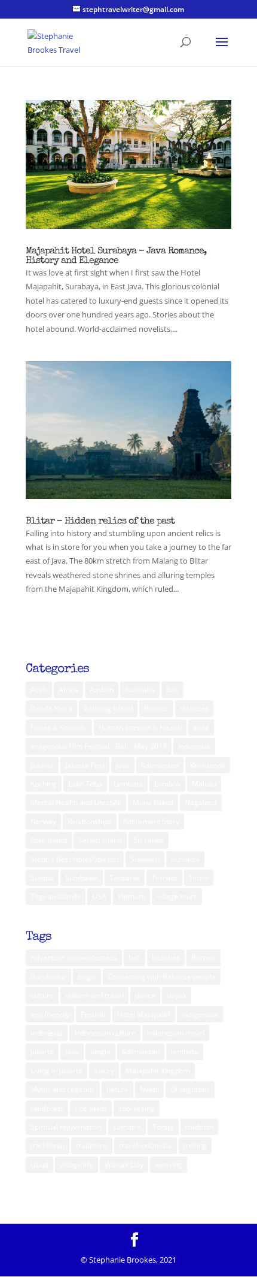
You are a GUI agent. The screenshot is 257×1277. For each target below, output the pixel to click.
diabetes (194, 708)
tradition (199, 1127)
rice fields (91, 1108)
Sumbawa (81, 878)
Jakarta (42, 765)
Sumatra (185, 859)
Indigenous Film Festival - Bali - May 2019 (98, 746)
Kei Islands (207, 765)
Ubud (39, 1165)
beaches (166, 957)
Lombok (167, 784)
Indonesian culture (105, 1033)
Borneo (156, 708)
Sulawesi (145, 859)
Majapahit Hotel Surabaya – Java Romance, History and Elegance (116, 256)
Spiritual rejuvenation (66, 1127)
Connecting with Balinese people (162, 977)
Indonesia (194, 746)
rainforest (46, 1108)
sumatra (127, 1127)
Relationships (90, 821)
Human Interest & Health (140, 727)
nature (117, 1089)
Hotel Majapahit (143, 1014)
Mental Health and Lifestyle (75, 802)
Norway (43, 821)
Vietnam (131, 896)
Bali (172, 690)
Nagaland (201, 802)
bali (134, 957)
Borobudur (48, 977)
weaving (168, 1165)
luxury (104, 1071)
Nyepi (149, 1089)
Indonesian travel (175, 1033)
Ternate (164, 878)
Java (123, 765)
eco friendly (49, 1014)
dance (145, 995)
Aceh (38, 690)
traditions (92, 1145)
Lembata (128, 784)
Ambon (102, 690)
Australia (140, 690)
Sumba (42, 878)
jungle (100, 1051)
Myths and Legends (62, 1089)
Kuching (43, 784)
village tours (177, 896)
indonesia (46, 1033)
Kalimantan (160, 765)
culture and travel (94, 995)
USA (99, 896)
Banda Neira (51, 708)
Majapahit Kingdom (158, 1071)
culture (42, 995)
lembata (184, 1051)
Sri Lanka (148, 840)
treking (195, 1145)
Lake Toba (85, 784)
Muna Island (153, 802)
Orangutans (190, 1089)
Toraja (163, 1127)
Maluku (204, 784)
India (201, 727)
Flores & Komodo (58, 727)
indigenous (200, 1014)
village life (76, 1165)
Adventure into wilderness (73, 957)
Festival (93, 1014)
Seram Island (100, 840)
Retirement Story (151, 821)
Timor (199, 878)
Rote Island (48, 840)
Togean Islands (55, 896)
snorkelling (136, 1108)
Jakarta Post (85, 765)
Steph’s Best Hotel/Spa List (74, 859)
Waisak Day (124, 1165)
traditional (47, 1145)
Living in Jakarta (56, 1071)
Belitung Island (108, 708)
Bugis (87, 977)
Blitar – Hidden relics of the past (100, 521)
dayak (176, 995)
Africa (68, 690)
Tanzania (124, 878)
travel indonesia (145, 1145)
